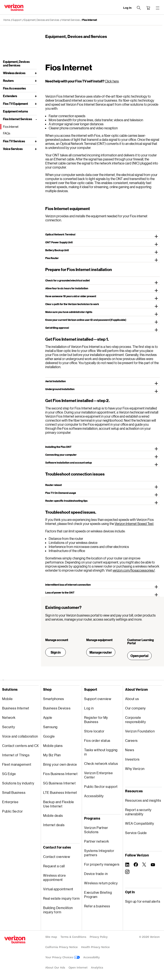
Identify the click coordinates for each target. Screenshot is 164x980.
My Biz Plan (52, 755)
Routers (8, 80)
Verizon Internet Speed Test (134, 524)
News (129, 750)
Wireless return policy (101, 883)
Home (6, 20)
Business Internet (15, 708)
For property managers (102, 864)
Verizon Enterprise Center (98, 775)
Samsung (50, 727)
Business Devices (56, 708)
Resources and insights (143, 800)
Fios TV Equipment (15, 103)
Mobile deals (53, 815)
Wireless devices (14, 73)
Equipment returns (15, 111)
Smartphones (53, 699)
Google (49, 736)
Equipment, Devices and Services (41, 20)
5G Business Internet (59, 783)
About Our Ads (55, 967)
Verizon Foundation (140, 731)
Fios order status (97, 740)
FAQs (6, 133)
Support (17, 20)
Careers (131, 740)
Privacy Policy (99, 936)
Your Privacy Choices (59, 957)
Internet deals (53, 825)
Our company (135, 708)
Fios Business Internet (60, 774)
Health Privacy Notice (95, 947)
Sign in (56, 652)
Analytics (97, 967)
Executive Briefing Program (98, 894)
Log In (127, 7)
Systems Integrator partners (99, 853)
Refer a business (97, 906)
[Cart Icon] (148, 8)
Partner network (96, 841)
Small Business (13, 792)
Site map (51, 936)
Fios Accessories (14, 88)
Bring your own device (60, 764)
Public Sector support (101, 786)
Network (9, 717)
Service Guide (136, 833)
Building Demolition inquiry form (58, 910)
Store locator (94, 731)
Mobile (7, 699)
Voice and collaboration (20, 736)
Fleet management (16, 764)
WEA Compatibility (139, 823)
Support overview (97, 699)
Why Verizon (135, 769)
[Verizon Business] (13, 7)
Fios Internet (89, 20)
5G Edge (9, 774)
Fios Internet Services (17, 119)
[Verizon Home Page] (14, 939)
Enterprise (10, 802)
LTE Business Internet (60, 792)
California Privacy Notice (61, 947)
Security (8, 727)
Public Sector (12, 811)
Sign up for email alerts (142, 901)
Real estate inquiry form (61, 898)
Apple (47, 717)
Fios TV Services (14, 141)
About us (132, 699)
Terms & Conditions (73, 936)
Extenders (10, 96)
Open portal (139, 656)
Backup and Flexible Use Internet (58, 804)
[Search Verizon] (139, 8)
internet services (71, 20)
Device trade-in (96, 874)
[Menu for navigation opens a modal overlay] (157, 8)
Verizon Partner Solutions (96, 830)
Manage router (100, 652)
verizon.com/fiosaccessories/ (134, 570)
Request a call (54, 866)
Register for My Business (96, 719)
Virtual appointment (58, 889)
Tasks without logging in (101, 752)
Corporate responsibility (135, 719)
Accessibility (94, 796)
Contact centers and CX (20, 746)
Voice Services (13, 149)
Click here (112, 81)
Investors (132, 759)
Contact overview (56, 857)
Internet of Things (15, 755)
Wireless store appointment (54, 877)
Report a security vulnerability (138, 812)
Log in (89, 708)
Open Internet (78, 967)
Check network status (101, 763)
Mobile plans (53, 746)
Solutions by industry (18, 783)
